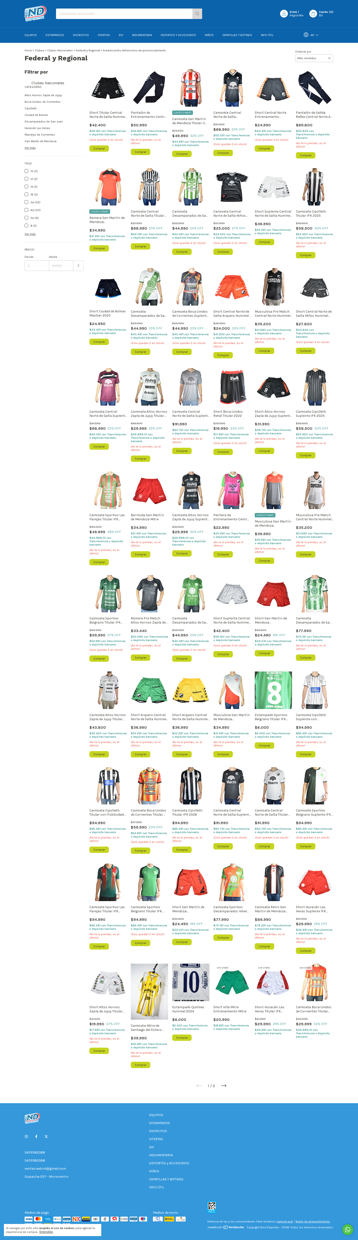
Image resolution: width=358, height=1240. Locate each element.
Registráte (296, 15)
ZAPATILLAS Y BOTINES (237, 35)
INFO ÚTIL (267, 35)
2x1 (121, 35)
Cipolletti (31, 108)
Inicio (28, 50)
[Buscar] (197, 14)
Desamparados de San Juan (44, 121)
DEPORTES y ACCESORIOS (178, 35)
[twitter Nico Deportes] (46, 1137)
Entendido (46, 1232)
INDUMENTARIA (142, 35)
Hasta (53, 257)
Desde (29, 257)
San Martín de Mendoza (41, 141)
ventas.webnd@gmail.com (45, 1168)
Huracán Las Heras (37, 128)
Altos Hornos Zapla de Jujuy (43, 95)
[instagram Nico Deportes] (26, 1137)
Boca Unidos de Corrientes (43, 101)
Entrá (293, 12)
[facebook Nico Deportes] (36, 1137)
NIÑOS (209, 35)
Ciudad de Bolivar (36, 115)
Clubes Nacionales (60, 50)
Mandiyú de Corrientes (40, 134)
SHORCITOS (81, 35)
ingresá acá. (285, 1221)
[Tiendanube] (226, 1228)
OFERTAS (104, 35)
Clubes (39, 50)
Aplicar (78, 266)
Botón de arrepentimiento (313, 1221)
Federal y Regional (88, 50)
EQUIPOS (31, 35)
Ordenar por (303, 51)
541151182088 (35, 1152)
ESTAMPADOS (55, 35)
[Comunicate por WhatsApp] (347, 1229)
